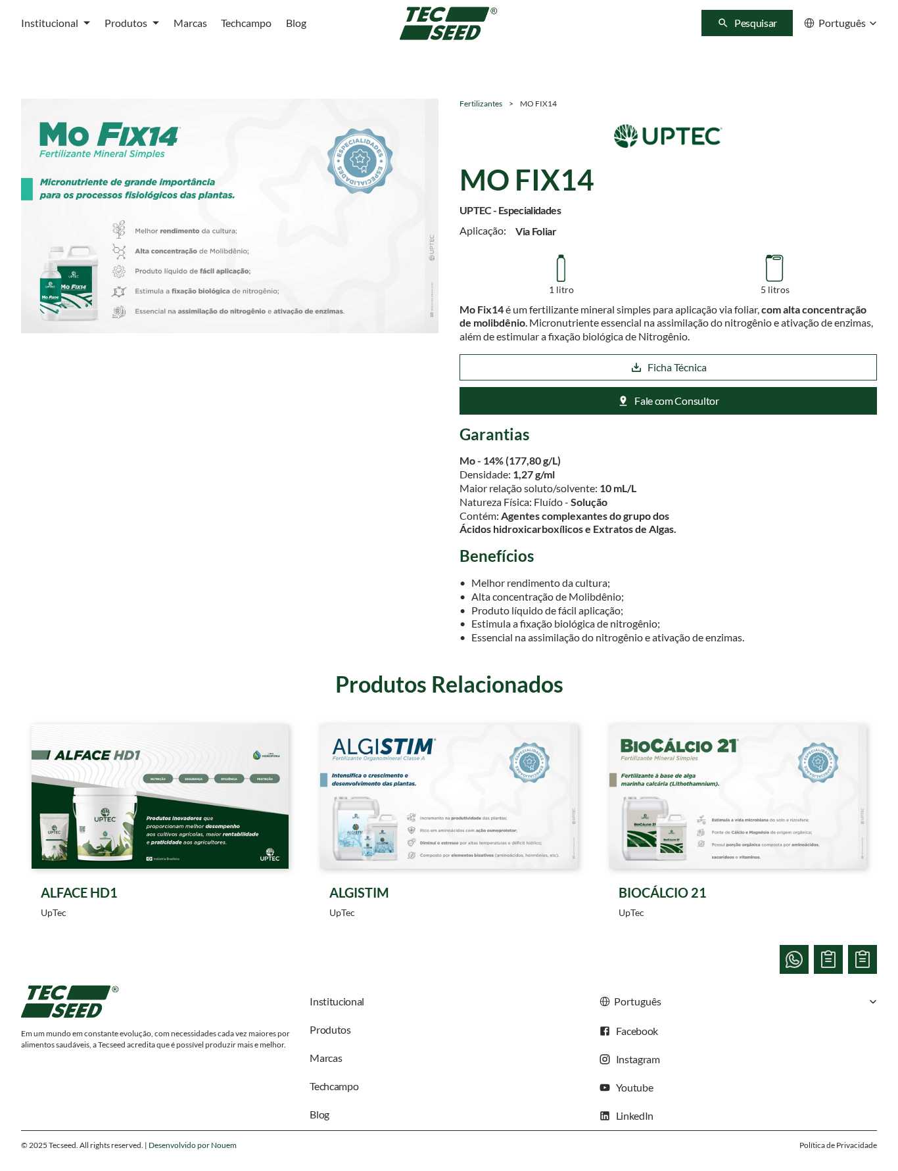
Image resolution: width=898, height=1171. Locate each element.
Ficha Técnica (677, 367)
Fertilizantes (481, 103)
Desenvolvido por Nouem (193, 1145)
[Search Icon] (747, 23)
